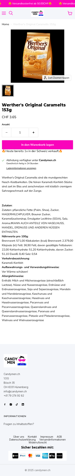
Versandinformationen (52, 439)
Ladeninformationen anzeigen (21, 168)
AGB (59, 436)
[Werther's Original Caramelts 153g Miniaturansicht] (8, 90)
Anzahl (6, 124)
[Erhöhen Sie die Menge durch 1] (33, 132)
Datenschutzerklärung (22, 439)
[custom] (5, 404)
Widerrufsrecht (38, 442)
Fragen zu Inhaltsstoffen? (19, 424)
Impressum (46, 436)
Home (5, 24)
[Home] (15, 360)
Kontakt (32, 436)
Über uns (18, 436)
